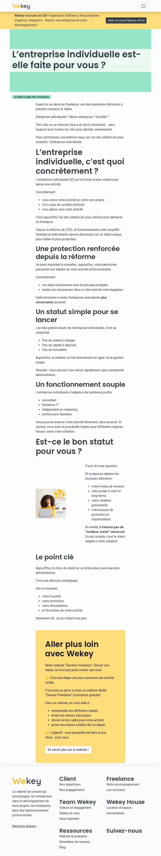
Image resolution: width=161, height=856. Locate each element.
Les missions (115, 790)
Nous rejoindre (69, 819)
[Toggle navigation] (143, 6)
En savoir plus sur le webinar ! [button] (68, 750)
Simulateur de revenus (74, 842)
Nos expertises (70, 784)
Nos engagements (72, 790)
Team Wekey (77, 802)
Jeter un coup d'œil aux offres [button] (126, 20)
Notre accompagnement (122, 784)
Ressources (75, 831)
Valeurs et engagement (75, 808)
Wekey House (125, 802)
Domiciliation (115, 813)
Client (67, 779)
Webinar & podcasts (73, 836)
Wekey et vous (69, 813)
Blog (62, 847)
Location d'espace (119, 808)
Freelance (120, 779)
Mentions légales (24, 826)
